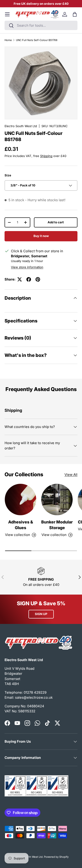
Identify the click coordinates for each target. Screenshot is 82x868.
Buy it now (41, 236)
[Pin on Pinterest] (37, 279)
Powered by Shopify (56, 856)
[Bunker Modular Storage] (57, 499)
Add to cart (56, 222)
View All (70, 474)
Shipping (46, 156)
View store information (27, 267)
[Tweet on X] (19, 279)
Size (8, 175)
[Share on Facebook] (28, 279)
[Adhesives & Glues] (20, 499)
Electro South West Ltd (21, 126)
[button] (75, 14)
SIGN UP (41, 614)
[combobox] (41, 25)
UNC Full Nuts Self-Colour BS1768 (36, 40)
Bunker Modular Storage (57, 525)
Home (8, 40)
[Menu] (7, 14)
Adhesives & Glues (20, 525)
